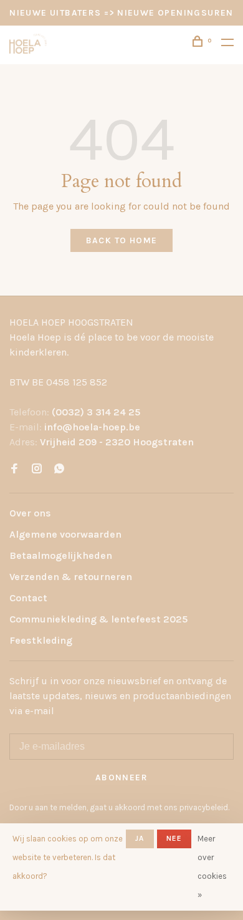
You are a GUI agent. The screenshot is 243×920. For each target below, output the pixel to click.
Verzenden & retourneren (70, 577)
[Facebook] (14, 469)
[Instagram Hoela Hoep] (37, 469)
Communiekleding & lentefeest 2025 (98, 619)
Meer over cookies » (212, 866)
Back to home (122, 240)
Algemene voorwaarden (65, 534)
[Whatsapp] (59, 469)
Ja (139, 838)
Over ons (30, 513)
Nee (174, 838)
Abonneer (121, 777)
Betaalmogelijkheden (60, 555)
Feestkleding (40, 640)
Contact (28, 598)
